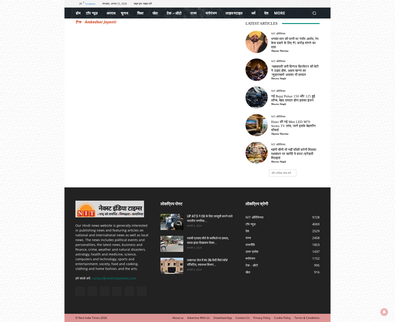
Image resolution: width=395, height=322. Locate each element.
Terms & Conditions (307, 318)
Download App (223, 318)
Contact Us (243, 318)
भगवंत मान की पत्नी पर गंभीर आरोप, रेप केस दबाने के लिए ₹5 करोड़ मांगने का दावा (294, 43)
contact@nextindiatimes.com (114, 278)
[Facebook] (299, 4)
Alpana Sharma (279, 50)
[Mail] (104, 291)
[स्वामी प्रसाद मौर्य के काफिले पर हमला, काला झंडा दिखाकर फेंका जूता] (171, 244)
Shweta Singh (278, 78)
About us (178, 318)
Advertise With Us (198, 318)
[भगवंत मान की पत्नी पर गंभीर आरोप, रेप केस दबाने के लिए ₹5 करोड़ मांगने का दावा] (257, 42)
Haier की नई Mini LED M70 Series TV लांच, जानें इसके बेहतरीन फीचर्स (293, 126)
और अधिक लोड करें (281, 173)
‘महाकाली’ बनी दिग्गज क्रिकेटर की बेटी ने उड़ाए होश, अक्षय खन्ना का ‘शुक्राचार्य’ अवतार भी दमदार (294, 71)
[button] (314, 13)
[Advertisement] (155, 59)
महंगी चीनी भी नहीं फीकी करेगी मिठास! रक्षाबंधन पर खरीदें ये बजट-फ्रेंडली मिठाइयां (294, 154)
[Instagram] (305, 4)
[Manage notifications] (384, 312)
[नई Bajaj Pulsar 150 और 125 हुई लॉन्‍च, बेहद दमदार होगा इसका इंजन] (257, 97)
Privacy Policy (261, 318)
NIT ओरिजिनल (278, 33)
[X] (311, 4)
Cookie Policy (282, 318)
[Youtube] (317, 4)
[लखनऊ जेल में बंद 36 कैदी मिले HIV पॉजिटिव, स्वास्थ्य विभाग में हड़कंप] (171, 266)
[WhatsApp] (129, 291)
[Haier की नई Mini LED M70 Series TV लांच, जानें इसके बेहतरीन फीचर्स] (257, 125)
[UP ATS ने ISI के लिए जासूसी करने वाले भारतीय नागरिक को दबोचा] (171, 222)
